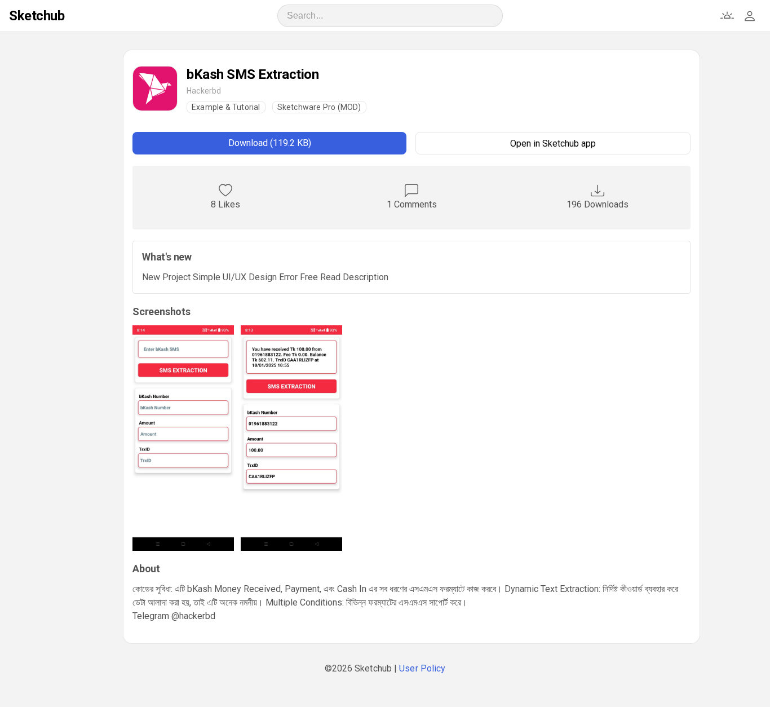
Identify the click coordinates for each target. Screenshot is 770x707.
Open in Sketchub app (553, 143)
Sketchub (36, 16)
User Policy (422, 668)
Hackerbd (204, 90)
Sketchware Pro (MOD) (319, 107)
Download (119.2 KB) (269, 143)
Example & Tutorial (226, 107)
